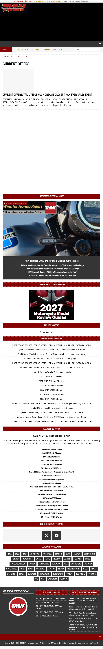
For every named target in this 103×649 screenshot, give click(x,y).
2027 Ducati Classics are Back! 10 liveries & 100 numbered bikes (52, 275)
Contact (86, 1)
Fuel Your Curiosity (51, 429)
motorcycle (11, 569)
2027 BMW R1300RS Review (51, 394)
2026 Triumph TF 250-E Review (51, 517)
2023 (17, 554)
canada (76, 554)
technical (80, 574)
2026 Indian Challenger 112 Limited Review (51, 494)
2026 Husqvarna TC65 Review (51, 464)
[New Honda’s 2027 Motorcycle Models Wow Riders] (51, 254)
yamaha (63, 579)
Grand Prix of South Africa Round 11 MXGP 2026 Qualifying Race (51, 358)
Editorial (79, 1)
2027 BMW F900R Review (51, 385)
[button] (99, 44)
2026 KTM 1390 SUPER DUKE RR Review (49, 612)
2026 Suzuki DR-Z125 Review (51, 476)
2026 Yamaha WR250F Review (51, 449)
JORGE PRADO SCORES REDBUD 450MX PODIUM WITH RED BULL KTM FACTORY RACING (51, 345)
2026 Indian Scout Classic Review (51, 491)
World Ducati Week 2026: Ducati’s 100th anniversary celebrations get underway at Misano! (51, 403)
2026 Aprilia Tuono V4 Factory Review (52, 502)
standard (11, 574)
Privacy (71, 1)
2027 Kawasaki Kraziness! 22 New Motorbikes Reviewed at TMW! (52, 272)
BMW (68, 554)
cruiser (16, 559)
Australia (47, 554)
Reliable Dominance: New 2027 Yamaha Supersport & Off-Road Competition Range (52, 265)
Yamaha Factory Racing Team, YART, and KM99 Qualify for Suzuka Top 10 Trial (51, 417)
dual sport (27, 559)
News (30, 569)
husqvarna (44, 564)
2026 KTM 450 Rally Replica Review (51, 435)
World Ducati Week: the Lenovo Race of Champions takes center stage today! (51, 354)
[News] (18, 81)
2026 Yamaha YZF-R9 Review (51, 498)
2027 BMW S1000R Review (51, 390)
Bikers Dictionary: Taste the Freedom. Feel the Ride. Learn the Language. (53, 269)
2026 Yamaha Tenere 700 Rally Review (51, 479)
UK (36, 579)
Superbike (32, 574)
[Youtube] (56, 535)
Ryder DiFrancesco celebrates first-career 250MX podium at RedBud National (51, 349)
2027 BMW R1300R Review (51, 399)
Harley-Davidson (18, 564)
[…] (74, 105)
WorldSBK (52, 579)
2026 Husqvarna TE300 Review (51, 468)
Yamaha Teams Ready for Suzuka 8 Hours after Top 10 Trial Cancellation (51, 367)
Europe (67, 559)
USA (42, 579)
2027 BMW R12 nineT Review (51, 381)
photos (51, 569)
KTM (65, 564)
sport (93, 569)
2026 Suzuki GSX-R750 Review (51, 461)
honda (32, 564)
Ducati (39, 559)
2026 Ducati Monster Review (51, 483)
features (77, 559)
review (61, 569)
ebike (48, 559)
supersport (58, 574)
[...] (94, 443)
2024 (25, 554)
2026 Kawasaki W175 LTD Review (51, 513)
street (21, 574)
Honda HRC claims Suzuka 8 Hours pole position (52, 372)
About (64, 1)
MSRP (23, 569)
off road (40, 569)
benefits (58, 554)
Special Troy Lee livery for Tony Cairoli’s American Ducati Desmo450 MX (51, 412)
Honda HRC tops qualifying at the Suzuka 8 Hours (51, 408)
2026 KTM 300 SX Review (51, 457)
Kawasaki (56, 564)
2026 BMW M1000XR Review (51, 453)
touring (92, 574)
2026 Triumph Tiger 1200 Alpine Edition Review (51, 506)
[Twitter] (46, 535)
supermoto (44, 574)
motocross (76, 564)
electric (57, 559)
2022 (10, 554)
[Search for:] (86, 49)
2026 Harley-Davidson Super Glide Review (50, 599)
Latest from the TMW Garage (51, 196)
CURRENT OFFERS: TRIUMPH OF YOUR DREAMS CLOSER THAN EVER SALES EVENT (47, 94)
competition (89, 554)
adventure (34, 554)
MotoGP (88, 564)
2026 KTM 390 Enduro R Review (47, 616)
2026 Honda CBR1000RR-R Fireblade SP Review (51, 509)
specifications (73, 569)
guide (87, 559)
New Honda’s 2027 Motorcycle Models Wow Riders (52, 260)
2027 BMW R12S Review (51, 376)
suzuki (69, 574)
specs (85, 569)
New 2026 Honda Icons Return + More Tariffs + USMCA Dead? (51, 487)
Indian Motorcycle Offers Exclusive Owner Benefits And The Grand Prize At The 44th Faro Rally (51, 421)
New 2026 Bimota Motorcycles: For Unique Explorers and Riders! (51, 472)
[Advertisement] (64, 22)
